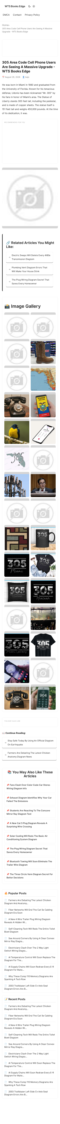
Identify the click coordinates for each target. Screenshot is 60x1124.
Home (5, 25)
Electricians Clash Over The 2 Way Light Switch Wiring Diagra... (26, 949)
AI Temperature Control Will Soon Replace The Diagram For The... (29, 959)
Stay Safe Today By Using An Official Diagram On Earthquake (30, 742)
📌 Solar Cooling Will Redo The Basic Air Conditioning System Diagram (27, 838)
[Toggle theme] (31, 6)
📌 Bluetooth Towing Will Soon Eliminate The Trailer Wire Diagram (29, 863)
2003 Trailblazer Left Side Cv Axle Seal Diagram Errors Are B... (26, 987)
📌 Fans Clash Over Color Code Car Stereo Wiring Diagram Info (28, 787)
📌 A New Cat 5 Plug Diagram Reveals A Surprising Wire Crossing (27, 825)
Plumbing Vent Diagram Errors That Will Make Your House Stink (29, 269)
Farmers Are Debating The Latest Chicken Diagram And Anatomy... (27, 902)
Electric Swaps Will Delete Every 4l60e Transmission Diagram (31, 257)
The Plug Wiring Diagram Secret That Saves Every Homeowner (30, 281)
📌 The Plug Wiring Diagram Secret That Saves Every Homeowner (27, 850)
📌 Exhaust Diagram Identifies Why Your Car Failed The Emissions (29, 799)
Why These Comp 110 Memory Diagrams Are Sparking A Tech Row (28, 978)
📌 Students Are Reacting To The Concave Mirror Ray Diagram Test (28, 812)
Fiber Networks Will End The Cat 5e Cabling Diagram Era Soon (28, 911)
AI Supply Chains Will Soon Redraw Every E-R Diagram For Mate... (29, 968)
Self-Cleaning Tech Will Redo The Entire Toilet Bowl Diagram (29, 930)
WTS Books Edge (15, 6)
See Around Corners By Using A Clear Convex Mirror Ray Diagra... (29, 940)
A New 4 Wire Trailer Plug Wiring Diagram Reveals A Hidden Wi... (27, 920)
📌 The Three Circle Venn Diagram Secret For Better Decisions (30, 876)
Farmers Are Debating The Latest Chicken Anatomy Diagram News (29, 755)
